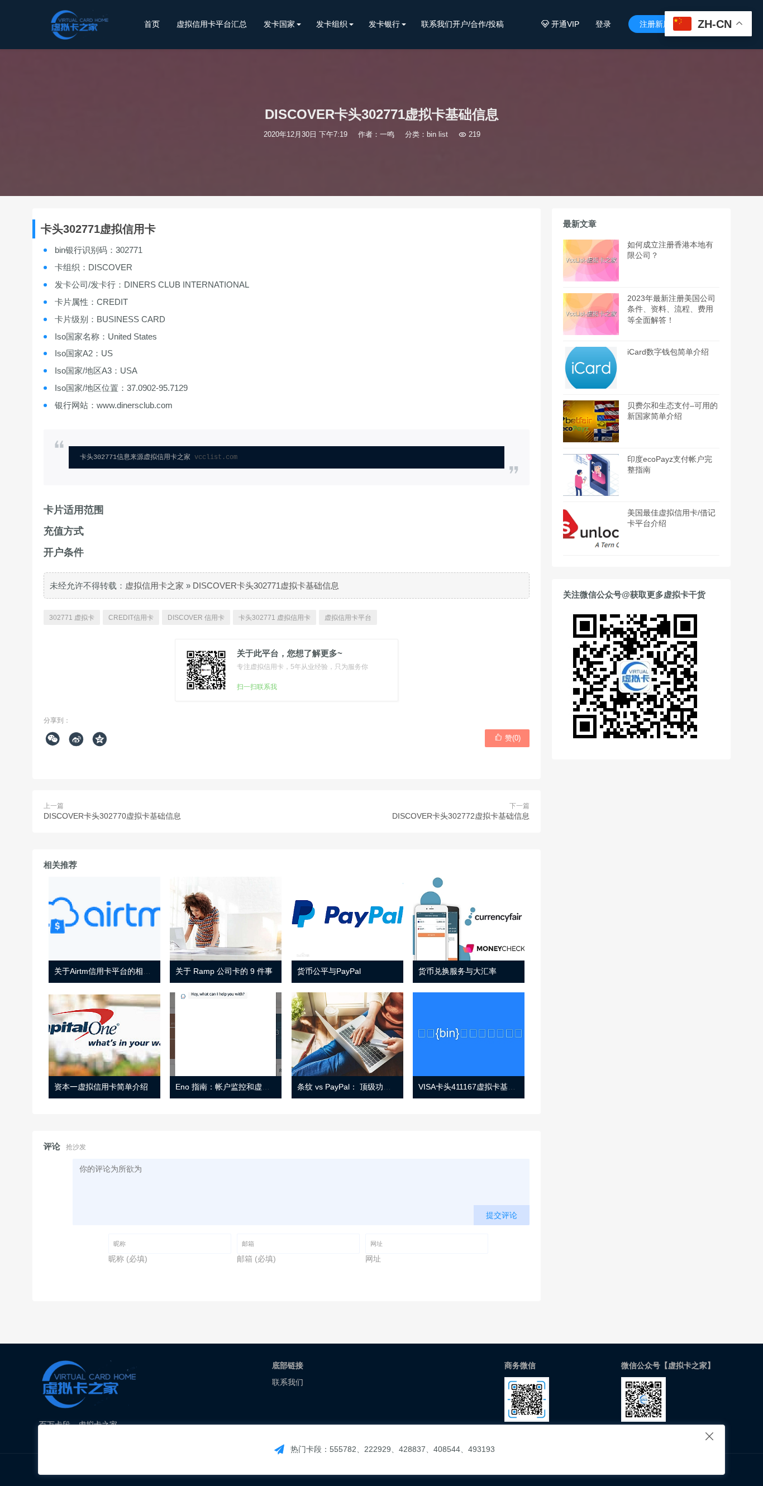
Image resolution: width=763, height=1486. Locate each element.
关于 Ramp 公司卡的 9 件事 (224, 971)
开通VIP (560, 24)
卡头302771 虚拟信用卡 (275, 618)
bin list (437, 134)
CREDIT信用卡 (131, 618)
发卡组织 (331, 24)
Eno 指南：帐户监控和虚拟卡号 (230, 1086)
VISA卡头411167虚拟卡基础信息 (474, 1086)
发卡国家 (279, 24)
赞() (507, 737)
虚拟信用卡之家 (154, 585)
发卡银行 (384, 24)
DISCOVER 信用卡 (196, 618)
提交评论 (501, 1215)
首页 (152, 24)
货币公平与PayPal (329, 971)
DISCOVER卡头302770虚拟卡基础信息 (112, 815)
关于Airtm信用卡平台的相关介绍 (110, 971)
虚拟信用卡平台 (348, 618)
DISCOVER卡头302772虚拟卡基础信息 (461, 815)
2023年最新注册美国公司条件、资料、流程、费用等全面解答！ (671, 309)
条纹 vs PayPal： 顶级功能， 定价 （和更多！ (377, 1086)
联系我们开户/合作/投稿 (462, 24)
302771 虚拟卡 (71, 618)
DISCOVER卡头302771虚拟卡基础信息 (266, 585)
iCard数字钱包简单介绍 (668, 351)
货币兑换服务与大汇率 (457, 971)
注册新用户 (659, 24)
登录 (603, 24)
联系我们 (287, 1382)
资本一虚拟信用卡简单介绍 (101, 1086)
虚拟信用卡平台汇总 (212, 24)
